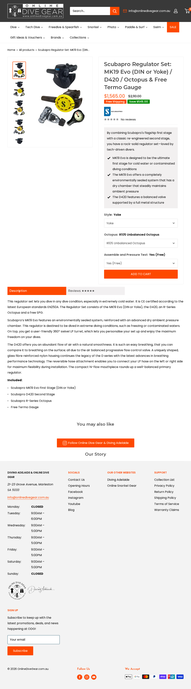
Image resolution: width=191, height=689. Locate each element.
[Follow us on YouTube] (93, 677)
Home (11, 50)
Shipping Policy (165, 498)
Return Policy (163, 492)
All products (26, 50)
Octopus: (131, 234)
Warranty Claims (166, 510)
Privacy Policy (164, 486)
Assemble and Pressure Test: (134, 255)
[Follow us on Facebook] (79, 677)
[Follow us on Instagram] (86, 677)
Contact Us (76, 480)
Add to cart (141, 274)
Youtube (74, 504)
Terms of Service (166, 504)
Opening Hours (79, 486)
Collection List (164, 480)
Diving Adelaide (118, 480)
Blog (71, 510)
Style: (112, 215)
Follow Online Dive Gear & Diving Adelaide (98, 443)
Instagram (75, 498)
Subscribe (20, 651)
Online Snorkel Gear (122, 486)
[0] (187, 11)
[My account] (176, 11)
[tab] (36, 291)
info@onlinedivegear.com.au (149, 11)
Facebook (75, 492)
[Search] (114, 11)
